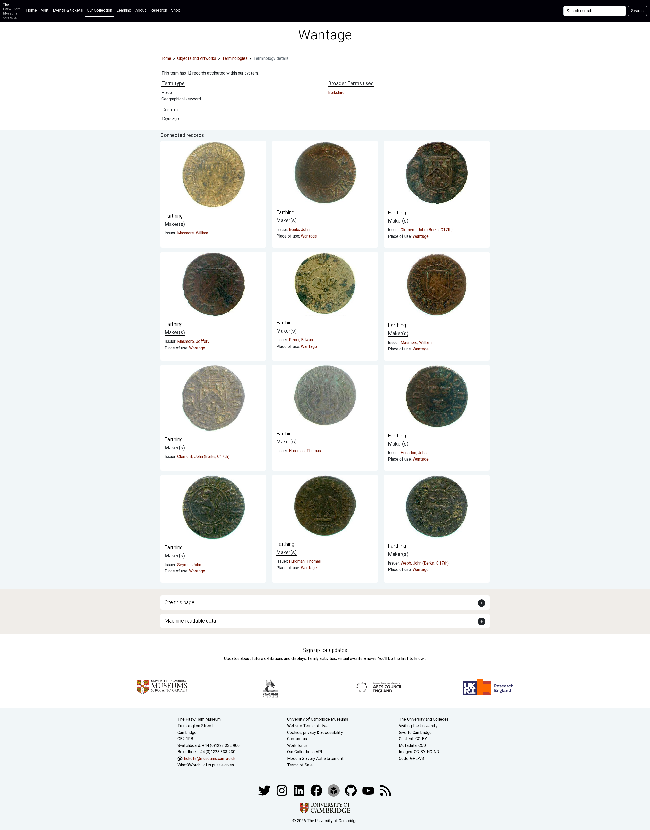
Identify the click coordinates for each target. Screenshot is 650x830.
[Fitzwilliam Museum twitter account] (265, 790)
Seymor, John (189, 564)
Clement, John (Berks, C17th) (427, 229)
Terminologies (234, 58)
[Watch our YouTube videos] (368, 790)
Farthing (174, 216)
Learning (123, 10)
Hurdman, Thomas (305, 450)
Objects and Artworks (196, 58)
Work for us (297, 745)
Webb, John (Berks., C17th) (425, 563)
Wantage (309, 236)
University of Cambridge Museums (317, 719)
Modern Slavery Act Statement (315, 758)
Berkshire (336, 92)
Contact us (297, 738)
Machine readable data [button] (190, 621)
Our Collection (99, 10)
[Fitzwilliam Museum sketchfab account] (334, 790)
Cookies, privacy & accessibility (315, 732)
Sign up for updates (325, 650)
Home (32, 10)
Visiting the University (418, 725)
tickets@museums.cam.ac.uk (209, 758)
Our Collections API (304, 751)
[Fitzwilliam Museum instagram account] (282, 790)
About (140, 10)
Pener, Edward (301, 339)
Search (637, 10)
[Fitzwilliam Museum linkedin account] (317, 790)
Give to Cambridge (415, 732)
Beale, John (299, 229)
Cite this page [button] (179, 602)
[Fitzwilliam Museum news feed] (385, 790)
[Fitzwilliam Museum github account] (351, 790)
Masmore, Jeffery (193, 341)
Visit (45, 10)
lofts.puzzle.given (218, 765)
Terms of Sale (300, 765)
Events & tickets (68, 10)
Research (158, 10)
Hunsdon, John (414, 452)
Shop (175, 10)
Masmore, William (192, 233)
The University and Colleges (424, 719)
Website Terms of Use (307, 725)
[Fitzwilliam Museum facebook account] (299, 790)
